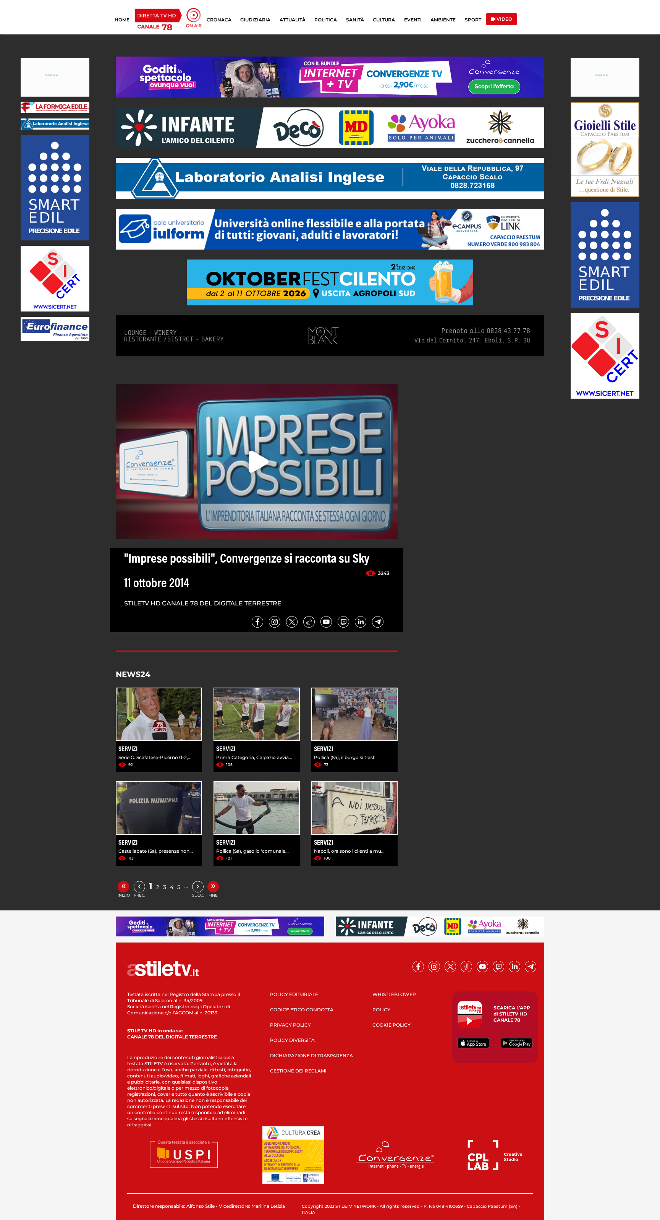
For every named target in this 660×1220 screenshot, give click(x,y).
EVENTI (413, 20)
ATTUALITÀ (293, 20)
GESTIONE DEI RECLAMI (298, 1071)
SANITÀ (355, 20)
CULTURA (384, 20)
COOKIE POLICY (391, 1025)
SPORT (473, 20)
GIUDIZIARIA (255, 20)
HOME (122, 20)
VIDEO (503, 19)
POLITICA (325, 20)
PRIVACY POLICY (290, 1025)
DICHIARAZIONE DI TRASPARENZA (311, 1055)
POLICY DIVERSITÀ (292, 1040)
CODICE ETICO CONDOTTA (301, 1009)
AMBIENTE (443, 20)
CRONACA (219, 20)
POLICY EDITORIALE (294, 994)
